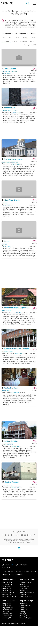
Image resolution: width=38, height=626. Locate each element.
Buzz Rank (5, 41)
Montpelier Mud (10, 388)
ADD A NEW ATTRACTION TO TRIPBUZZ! (19, 542)
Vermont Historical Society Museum (19, 349)
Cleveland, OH (6, 606)
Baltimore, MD (7, 614)
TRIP (7, 3)
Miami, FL (23, 614)
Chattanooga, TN (8, 592)
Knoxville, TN (6, 590)
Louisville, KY (24, 594)
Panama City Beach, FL (28, 592)
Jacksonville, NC (25, 596)
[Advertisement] (19, 132)
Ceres (6, 241)
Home (4, 571)
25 (31, 535)
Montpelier (7, 73)
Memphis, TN (6, 594)
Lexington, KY (6, 604)
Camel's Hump (10, 68)
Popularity (23, 41)
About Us (11, 571)
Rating (14, 41)
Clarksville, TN (7, 588)
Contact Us (19, 574)
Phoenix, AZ (24, 590)
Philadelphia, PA (25, 618)
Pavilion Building (11, 441)
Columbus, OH (7, 582)
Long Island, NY (7, 608)
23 (25, 535)
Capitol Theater (12, 482)
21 (18, 535)
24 (28, 535)
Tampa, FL (24, 584)
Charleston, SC (25, 606)
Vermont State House (13, 159)
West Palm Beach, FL (9, 596)
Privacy (33, 571)
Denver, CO (24, 608)
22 (22, 535)
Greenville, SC (6, 618)
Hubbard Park (9, 108)
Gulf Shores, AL (7, 586)
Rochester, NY (7, 616)
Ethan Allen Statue (12, 200)
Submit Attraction (22, 571)
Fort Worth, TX (7, 610)
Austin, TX (23, 616)
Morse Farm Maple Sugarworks (17, 308)
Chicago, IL (24, 612)
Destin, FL (23, 610)
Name (32, 41)
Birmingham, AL (7, 584)
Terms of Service (7, 574)
